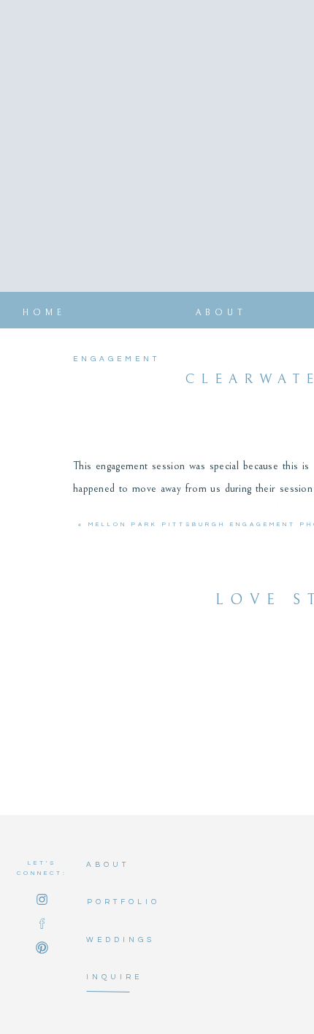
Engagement (116, 359)
